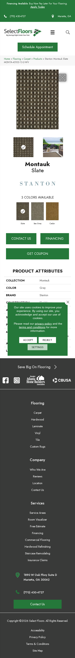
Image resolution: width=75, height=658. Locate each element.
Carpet (27, 58)
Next (69, 145)
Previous (6, 145)
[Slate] (22, 211)
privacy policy (43, 323)
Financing (55, 238)
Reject (47, 340)
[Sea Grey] (37, 211)
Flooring (17, 58)
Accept (28, 340)
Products (37, 58)
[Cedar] (52, 211)
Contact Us (21, 238)
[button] (38, 47)
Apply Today (37, 7)
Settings (37, 347)
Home (7, 58)
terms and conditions (32, 327)
